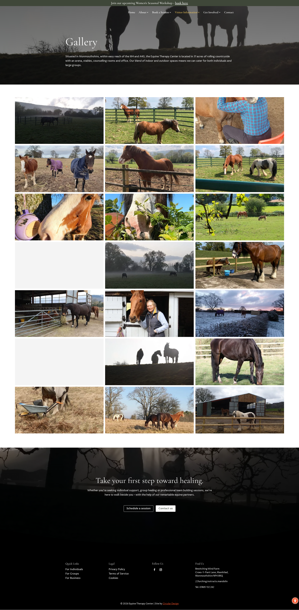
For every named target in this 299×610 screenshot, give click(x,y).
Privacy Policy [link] (117, 569)
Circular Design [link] (171, 603)
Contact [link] (229, 12)
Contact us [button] (166, 508)
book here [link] (181, 3)
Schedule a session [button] (138, 508)
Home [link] (131, 12)
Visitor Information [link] (186, 12)
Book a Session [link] (160, 12)
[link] (154, 569)
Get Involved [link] (210, 12)
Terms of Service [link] (119, 573)
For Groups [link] (72, 573)
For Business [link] (73, 578)
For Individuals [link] (74, 569)
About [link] (142, 12)
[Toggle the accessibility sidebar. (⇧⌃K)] (295, 601)
